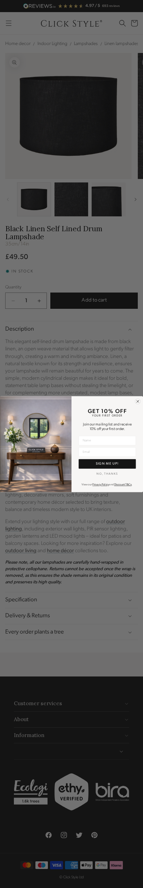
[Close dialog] (138, 401)
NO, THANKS (107, 473)
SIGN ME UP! (107, 463)
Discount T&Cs (123, 484)
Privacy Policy (100, 484)
